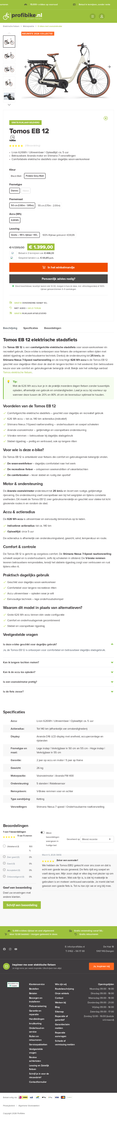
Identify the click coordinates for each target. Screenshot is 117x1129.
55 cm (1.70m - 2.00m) (49, 205)
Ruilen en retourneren (35, 1038)
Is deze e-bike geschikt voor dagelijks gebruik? (30, 644)
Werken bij (60, 1002)
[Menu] (93, 16)
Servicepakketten (38, 1044)
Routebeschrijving (64, 989)
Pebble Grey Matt (35, 176)
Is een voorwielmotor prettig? (20, 682)
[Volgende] (109, 67)
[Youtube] (15, 949)
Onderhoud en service (36, 1029)
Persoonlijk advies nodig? (58, 278)
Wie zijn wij (61, 984)
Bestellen (34, 989)
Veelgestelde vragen (36, 1050)
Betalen (33, 993)
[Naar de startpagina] (24, 16)
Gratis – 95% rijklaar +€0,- (24, 235)
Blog (57, 1007)
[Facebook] (4, 949)
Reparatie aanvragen (60, 1034)
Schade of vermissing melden (65, 1042)
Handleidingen (36, 1019)
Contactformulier (38, 1082)
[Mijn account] (102, 16)
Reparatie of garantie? (61, 1018)
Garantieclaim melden (62, 1026)
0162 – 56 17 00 (76, 951)
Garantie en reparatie (35, 1012)
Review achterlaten (35, 1059)
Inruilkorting (35, 1023)
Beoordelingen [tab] (52, 328)
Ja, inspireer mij (101, 966)
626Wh (15, 220)
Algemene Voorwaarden (28, 1105)
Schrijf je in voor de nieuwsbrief (39, 1075)
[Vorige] (26, 67)
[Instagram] (10, 949)
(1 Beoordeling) (32, 145)
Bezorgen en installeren (35, 999)
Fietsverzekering (37, 1006)
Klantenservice (37, 984)
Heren (26, 190)
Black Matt (16, 176)
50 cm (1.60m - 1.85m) (22, 205)
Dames (14, 190)
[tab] (10, 328)
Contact (59, 998)
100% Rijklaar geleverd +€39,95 (58, 235)
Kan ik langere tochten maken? (21, 662)
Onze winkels (62, 993)
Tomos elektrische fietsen (17, 372)
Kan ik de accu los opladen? (19, 672)
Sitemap (59, 1011)
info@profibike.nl (76, 946)
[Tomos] (12, 138)
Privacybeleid (9, 1105)
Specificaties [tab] (30, 328)
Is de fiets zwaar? (13, 691)
